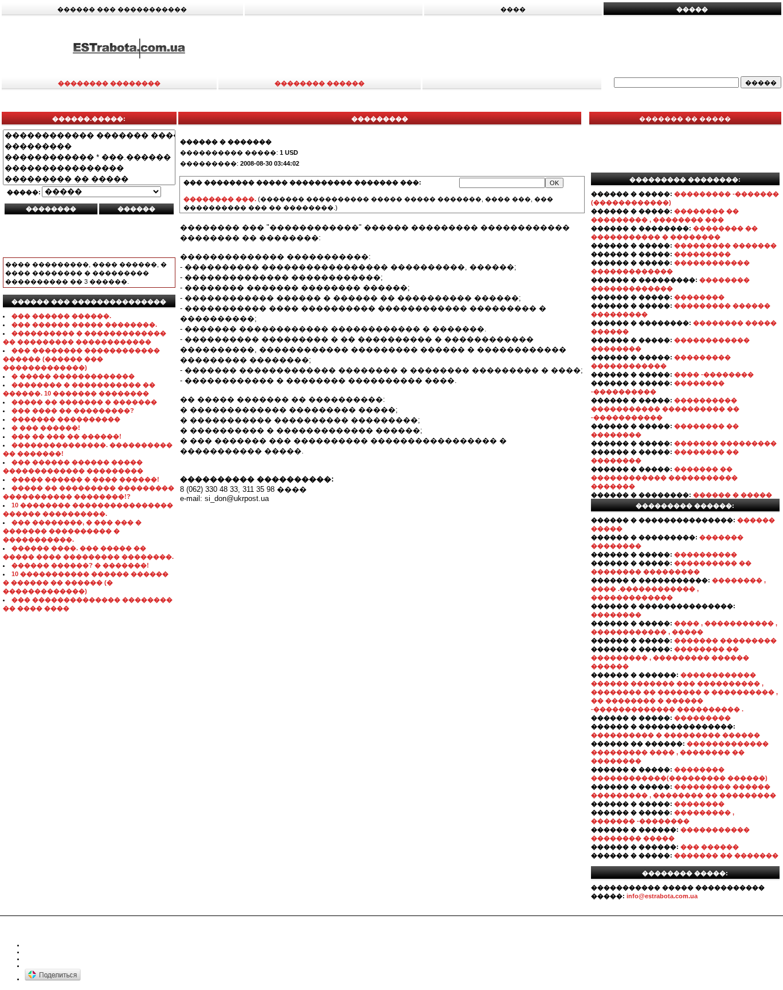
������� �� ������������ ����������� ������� (664, 477)
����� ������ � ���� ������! (85, 479)
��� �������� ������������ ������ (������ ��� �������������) (81, 359)
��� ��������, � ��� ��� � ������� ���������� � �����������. (72, 531)
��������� (702, 254)
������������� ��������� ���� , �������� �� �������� (680, 752)
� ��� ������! (45, 427)
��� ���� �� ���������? (72, 410)
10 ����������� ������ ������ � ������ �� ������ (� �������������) (86, 582)
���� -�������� (714, 374)
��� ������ (709, 846)
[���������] (89, 146)
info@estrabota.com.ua (662, 896)
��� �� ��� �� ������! (66, 436)
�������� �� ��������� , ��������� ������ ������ (670, 657)
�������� (699, 297)
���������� (705, 554)
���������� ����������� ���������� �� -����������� (665, 409)
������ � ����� (732, 494)
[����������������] (89, 168)
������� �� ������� (726, 855)
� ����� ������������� (73, 376)
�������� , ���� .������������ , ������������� (678, 589)
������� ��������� (725, 443)
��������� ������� (725, 245)
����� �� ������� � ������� (84, 401)
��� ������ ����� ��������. (84, 324)
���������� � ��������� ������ (675, 734)
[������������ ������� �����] (89, 135)
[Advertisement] (520, 47)
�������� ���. (219, 198)
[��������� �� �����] (89, 179)
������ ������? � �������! (80, 565)
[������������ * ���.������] (89, 157)
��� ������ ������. (61, 315)
